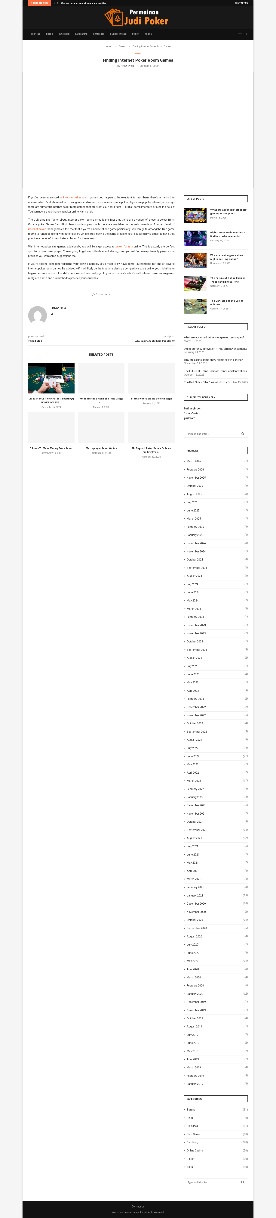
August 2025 (194, 494)
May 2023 (192, 682)
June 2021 (193, 854)
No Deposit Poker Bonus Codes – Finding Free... (151, 450)
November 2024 (196, 551)
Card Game (81, 34)
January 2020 (195, 993)
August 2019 (194, 1026)
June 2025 (193, 510)
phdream (189, 418)
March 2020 (194, 977)
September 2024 (197, 567)
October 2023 (195, 641)
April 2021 (193, 870)
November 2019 (196, 1010)
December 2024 (196, 543)
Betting (36, 34)
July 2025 (192, 502)
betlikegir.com (193, 408)
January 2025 (195, 534)
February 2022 (195, 789)
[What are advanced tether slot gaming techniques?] (195, 215)
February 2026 (195, 469)
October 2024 (195, 559)
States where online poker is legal (151, 398)
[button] (54, 3)
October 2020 (195, 919)
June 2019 (193, 1042)
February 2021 (195, 887)
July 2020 (192, 944)
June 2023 (193, 674)
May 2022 (192, 764)
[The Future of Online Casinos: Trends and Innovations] (195, 283)
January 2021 (195, 895)
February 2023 (195, 698)
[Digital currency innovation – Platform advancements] (195, 238)
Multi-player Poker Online (101, 448)
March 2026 (194, 461)
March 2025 (194, 518)
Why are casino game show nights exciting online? (226, 257)
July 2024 (192, 584)
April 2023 (193, 690)
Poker (135, 34)
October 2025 (195, 485)
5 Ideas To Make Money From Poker (51, 448)
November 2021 (196, 813)
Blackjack (64, 34)
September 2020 (197, 928)
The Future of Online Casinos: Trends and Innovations (89, 3)
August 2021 (194, 838)
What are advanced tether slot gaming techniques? (228, 211)
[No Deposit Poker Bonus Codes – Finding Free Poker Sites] (151, 427)
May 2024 (192, 600)
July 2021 (192, 846)
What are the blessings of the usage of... (101, 400)
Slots (148, 34)
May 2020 (192, 960)
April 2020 (193, 969)
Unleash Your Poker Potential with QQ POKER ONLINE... (51, 400)
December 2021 (196, 805)
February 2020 (195, 985)
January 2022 (195, 797)
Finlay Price (127, 65)
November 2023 (196, 633)
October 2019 (195, 1018)
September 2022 (197, 731)
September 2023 (197, 649)
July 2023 (192, 666)
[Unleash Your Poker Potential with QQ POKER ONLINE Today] (51, 378)
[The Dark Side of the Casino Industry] (195, 306)
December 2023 (196, 625)
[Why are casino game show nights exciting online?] (195, 260)
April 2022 (193, 772)
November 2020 (196, 911)
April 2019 (193, 1059)
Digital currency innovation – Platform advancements (227, 234)
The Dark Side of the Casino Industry (227, 302)
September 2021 (197, 829)
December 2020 (196, 903)
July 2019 (192, 1034)
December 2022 (196, 707)
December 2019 (196, 1001)
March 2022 (194, 780)
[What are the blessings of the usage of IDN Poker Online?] (101, 378)
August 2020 (194, 936)
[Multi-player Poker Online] (101, 427)
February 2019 (195, 1075)
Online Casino (118, 34)
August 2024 (194, 575)
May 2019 (192, 1051)
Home (108, 46)
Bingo (49, 34)
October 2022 (195, 723)
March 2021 (194, 879)
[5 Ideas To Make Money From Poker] (51, 427)
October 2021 (195, 821)
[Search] (246, 34)
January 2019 (195, 1083)
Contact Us (241, 3)
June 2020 (193, 952)
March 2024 (194, 608)
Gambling (98, 34)
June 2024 (193, 592)
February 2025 (195, 526)
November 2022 (196, 715)
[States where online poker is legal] (151, 378)
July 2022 (192, 748)
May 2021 (192, 862)
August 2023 (194, 657)
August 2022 (194, 739)
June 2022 (193, 756)
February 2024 (195, 616)
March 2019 (194, 1067)
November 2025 (196, 477)
